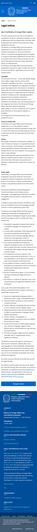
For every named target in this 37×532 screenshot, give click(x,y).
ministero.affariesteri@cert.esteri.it (15, 427)
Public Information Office (15, 453)
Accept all (30, 529)
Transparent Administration (13, 498)
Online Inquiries (9, 484)
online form (10, 462)
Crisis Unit (20, 376)
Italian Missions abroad (11, 443)
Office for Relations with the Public (16, 373)
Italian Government (6, 3)
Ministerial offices (9, 439)
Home (3, 20)
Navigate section (18, 384)
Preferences (17, 529)
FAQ (5, 488)
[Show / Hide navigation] (3, 11)
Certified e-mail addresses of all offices (16, 431)
